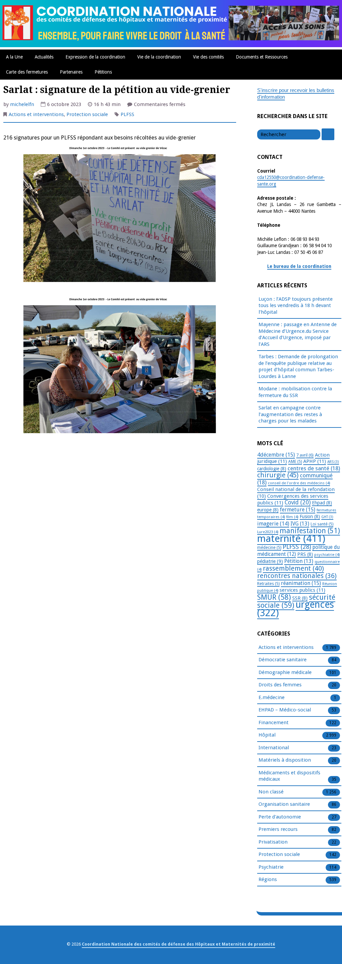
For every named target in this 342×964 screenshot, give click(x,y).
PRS (305, 554)
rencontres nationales (297, 576)
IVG (300, 523)
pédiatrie (270, 561)
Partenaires (71, 72)
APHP (314, 461)
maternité (291, 538)
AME (295, 461)
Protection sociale (87, 114)
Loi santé (322, 524)
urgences (295, 608)
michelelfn (22, 104)
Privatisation (273, 842)
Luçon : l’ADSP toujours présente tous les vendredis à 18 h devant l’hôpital (296, 305)
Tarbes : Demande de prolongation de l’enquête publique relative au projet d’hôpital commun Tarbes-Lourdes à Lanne (298, 366)
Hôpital (267, 735)
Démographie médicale (285, 672)
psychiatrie (327, 554)
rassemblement (293, 568)
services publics (302, 590)
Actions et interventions (36, 114)
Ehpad (322, 502)
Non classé (271, 792)
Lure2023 (267, 531)
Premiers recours (278, 829)
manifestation (310, 530)
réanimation (301, 583)
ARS (333, 462)
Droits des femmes (280, 685)
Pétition (298, 561)
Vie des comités (208, 57)
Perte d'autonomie (280, 817)
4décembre (276, 455)
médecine (269, 547)
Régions (268, 879)
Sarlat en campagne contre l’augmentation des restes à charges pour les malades (290, 414)
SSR (300, 598)
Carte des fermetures (27, 72)
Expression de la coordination (95, 57)
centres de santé (314, 468)
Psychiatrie (271, 867)
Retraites (268, 583)
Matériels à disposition (285, 760)
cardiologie (271, 468)
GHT (327, 517)
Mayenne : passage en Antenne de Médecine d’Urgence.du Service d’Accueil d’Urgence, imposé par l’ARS (298, 334)
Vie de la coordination (159, 57)
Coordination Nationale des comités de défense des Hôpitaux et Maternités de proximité (178, 944)
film (292, 516)
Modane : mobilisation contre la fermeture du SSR (295, 392)
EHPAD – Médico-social (285, 710)
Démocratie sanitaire (283, 660)
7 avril (305, 455)
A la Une (14, 57)
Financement (274, 722)
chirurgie (278, 475)
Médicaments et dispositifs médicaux (289, 776)
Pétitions (103, 72)
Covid (298, 502)
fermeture (297, 509)
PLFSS (127, 114)
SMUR (274, 597)
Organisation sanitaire (284, 804)
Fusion (310, 516)
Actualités (44, 57)
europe (268, 509)
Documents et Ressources (262, 57)
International (274, 748)
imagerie (273, 523)
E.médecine (272, 697)
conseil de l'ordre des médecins (299, 483)
